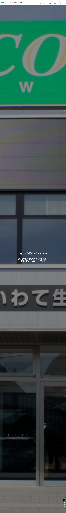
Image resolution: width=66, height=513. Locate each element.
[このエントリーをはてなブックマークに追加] (64, 504)
